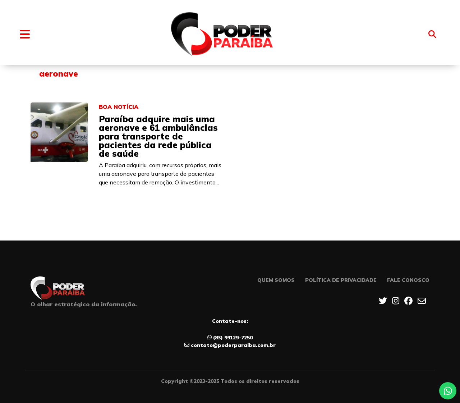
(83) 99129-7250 (233, 337)
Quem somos (276, 280)
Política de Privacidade (341, 280)
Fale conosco (408, 280)
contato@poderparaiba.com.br (233, 345)
